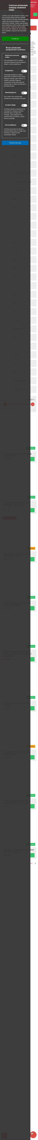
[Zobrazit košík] (35, 14)
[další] (35, 863)
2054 (30, 863)
